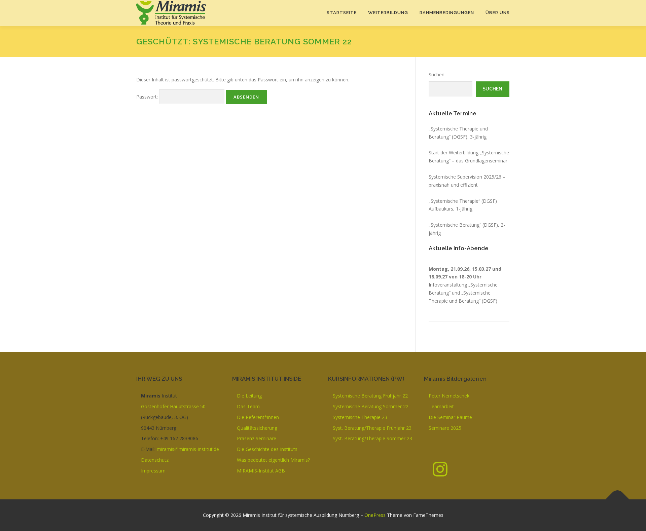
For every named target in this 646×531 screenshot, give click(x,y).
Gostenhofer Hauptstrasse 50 (173, 406)
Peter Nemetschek (449, 395)
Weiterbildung (388, 12)
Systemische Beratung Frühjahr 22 (370, 395)
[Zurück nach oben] (618, 499)
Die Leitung (249, 395)
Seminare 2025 (445, 428)
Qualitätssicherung (257, 428)
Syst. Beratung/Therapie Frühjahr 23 (372, 428)
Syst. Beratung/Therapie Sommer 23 (372, 438)
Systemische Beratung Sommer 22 (370, 406)
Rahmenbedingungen (447, 12)
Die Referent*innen (258, 417)
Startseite (342, 12)
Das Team (248, 406)
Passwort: (147, 96)
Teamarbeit (441, 406)
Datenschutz (155, 460)
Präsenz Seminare (256, 438)
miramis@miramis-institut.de (188, 449)
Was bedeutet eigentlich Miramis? (273, 460)
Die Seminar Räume (450, 417)
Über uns (498, 12)
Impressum (153, 470)
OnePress (375, 515)
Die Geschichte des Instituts (267, 449)
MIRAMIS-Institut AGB (261, 470)
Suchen (436, 74)
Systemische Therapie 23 (360, 417)
